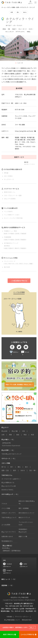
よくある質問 (6, 525)
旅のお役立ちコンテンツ (26, 513)
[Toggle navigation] (35, 2)
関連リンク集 (23, 536)
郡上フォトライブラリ (9, 532)
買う (11, 467)
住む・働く (32, 470)
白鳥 (17, 7)
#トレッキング (10, 31)
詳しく (32, 627)
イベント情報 (6, 508)
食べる (4, 467)
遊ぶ (18, 12)
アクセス (4, 504)
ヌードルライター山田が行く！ (11, 479)
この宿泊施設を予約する (19, 281)
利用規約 (9, 617)
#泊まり (14, 29)
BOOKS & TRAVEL (7, 490)
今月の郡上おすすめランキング (11, 454)
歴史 (14, 470)
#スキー (31, 29)
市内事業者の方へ (7, 541)
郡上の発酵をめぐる (8, 482)
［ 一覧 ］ (13, 579)
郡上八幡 (14, 431)
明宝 (25, 435)
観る (19, 467)
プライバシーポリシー (22, 617)
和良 (32, 435)
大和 (23, 431)
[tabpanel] (19, 48)
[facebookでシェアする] (12, 347)
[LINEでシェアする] (26, 347)
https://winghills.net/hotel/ (24, 131)
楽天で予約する (8, 634)
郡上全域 (4, 431)
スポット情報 (11, 7)
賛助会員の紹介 (27, 620)
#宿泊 (4, 29)
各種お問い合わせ (7, 536)
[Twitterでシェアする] (19, 347)
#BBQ (28, 31)
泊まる (24, 12)
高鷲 (10, 435)
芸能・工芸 (5, 470)
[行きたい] (11, 351)
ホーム (3, 7)
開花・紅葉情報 (24, 508)
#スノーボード (23, 29)
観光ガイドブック (24, 517)
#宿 (9, 29)
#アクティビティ (20, 31)
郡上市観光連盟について (12, 620)
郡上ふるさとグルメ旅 (9, 486)
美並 (17, 435)
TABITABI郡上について (9, 517)
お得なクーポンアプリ (9, 513)
